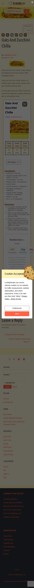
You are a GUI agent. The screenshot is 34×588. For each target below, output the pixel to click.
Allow (17, 314)
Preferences (17, 308)
